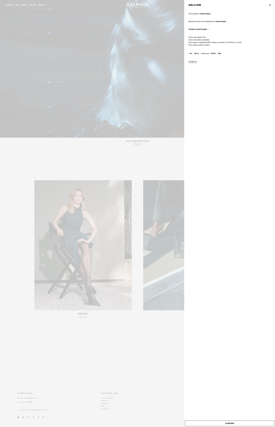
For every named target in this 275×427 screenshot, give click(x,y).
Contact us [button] (192, 62)
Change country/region (197, 29)
